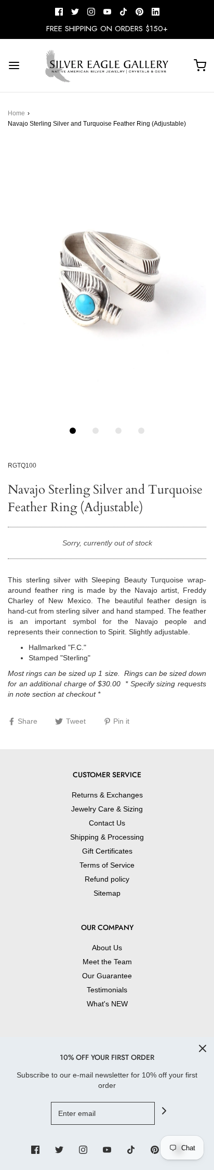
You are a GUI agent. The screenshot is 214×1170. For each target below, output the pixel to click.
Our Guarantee (107, 976)
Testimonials (107, 990)
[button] (107, 281)
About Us (107, 947)
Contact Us (107, 823)
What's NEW (107, 1004)
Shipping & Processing (107, 837)
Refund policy (107, 879)
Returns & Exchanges (107, 795)
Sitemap (107, 893)
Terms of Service (107, 865)
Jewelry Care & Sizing (107, 809)
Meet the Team (107, 962)
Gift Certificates (107, 851)
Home (16, 113)
